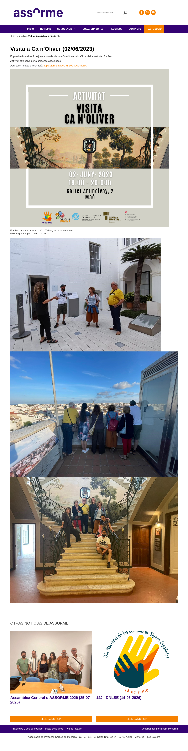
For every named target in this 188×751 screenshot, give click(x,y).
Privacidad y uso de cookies (27, 728)
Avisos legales (74, 728)
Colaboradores (93, 29)
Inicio (30, 29)
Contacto (135, 29)
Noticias (45, 29)
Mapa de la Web (54, 728)
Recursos (116, 29)
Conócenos (64, 29)
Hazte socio (154, 29)
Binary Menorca (169, 728)
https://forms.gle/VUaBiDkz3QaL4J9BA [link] (65, 65)
